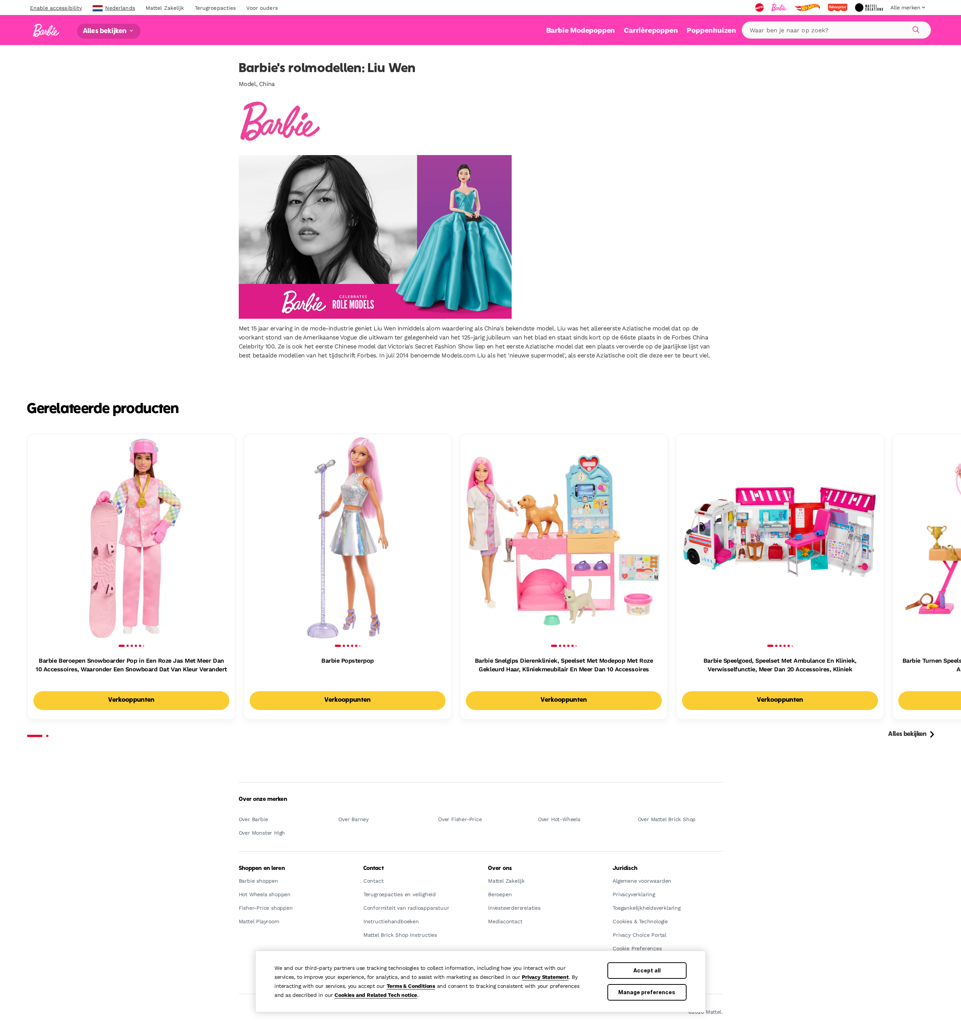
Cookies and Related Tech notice (375, 995)
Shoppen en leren (262, 868)
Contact (373, 868)
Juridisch (625, 868)
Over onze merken (263, 799)
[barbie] (779, 7)
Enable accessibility (56, 8)
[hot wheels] (808, 7)
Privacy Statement (545, 977)
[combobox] (836, 30)
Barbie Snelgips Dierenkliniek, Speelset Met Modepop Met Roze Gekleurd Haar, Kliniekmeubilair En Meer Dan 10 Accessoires (564, 664)
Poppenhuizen (711, 30)
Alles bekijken (105, 31)
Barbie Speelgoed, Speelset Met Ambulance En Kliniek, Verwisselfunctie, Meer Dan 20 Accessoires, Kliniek (780, 664)
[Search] (914, 28)
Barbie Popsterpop (347, 660)
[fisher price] (838, 7)
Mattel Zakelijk (165, 8)
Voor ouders (261, 8)
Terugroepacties (215, 8)
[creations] (869, 7)
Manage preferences (646, 992)
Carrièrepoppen (651, 30)
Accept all (647, 970)
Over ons (500, 868)
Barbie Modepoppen (580, 30)
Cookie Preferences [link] (637, 948)
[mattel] (760, 7)
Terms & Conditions (411, 986)
